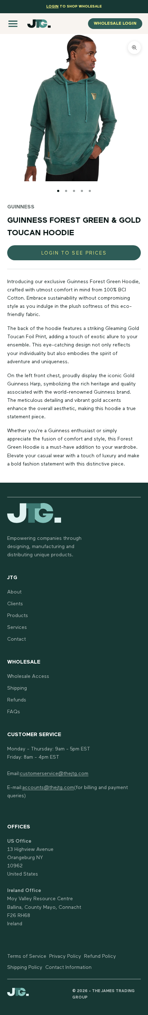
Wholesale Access (28, 676)
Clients (15, 603)
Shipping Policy (24, 967)
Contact (16, 639)
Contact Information (68, 967)
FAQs (13, 711)
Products (17, 615)
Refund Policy (100, 956)
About (14, 592)
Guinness (20, 207)
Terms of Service (26, 956)
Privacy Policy (65, 956)
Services (17, 627)
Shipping (17, 688)
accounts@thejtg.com (48, 787)
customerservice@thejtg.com (54, 773)
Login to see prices (74, 253)
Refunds (16, 700)
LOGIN (52, 6)
